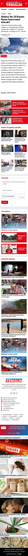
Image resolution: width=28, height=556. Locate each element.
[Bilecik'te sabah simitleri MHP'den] (7, 148)
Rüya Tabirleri (6, 419)
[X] (14, 393)
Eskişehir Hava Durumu (8, 399)
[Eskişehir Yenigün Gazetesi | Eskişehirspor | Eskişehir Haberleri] (14, 4)
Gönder (4, 202)
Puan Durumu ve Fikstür (9, 404)
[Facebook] (11, 393)
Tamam (19, 554)
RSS (4, 427)
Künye (21, 414)
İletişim (16, 414)
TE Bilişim (18, 433)
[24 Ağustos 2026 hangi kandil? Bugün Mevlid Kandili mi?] (7, 133)
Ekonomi (5, 418)
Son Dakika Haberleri (8, 408)
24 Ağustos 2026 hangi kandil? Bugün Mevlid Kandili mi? (7, 139)
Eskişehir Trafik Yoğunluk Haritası (11, 403)
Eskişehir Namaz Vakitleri (9, 401)
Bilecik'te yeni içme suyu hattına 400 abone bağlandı (20, 169)
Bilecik (21, 416)
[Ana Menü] (1, 3)
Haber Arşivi (6, 410)
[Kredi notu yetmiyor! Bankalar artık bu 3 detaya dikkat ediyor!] (7, 163)
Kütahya (18, 418)
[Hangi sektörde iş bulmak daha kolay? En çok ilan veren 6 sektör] (21, 133)
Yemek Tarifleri (15, 419)
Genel (9, 13)
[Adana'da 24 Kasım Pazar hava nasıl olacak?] (14, 46)
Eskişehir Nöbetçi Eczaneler (10, 398)
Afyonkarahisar (21, 9)
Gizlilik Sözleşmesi (7, 414)
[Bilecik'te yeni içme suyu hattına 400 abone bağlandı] (21, 163)
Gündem (11, 9)
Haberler (3, 13)
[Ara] (26, 3)
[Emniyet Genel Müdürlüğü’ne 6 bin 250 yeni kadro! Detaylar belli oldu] (21, 148)
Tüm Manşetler (7, 406)
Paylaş (4, 56)
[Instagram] (17, 393)
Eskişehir (4, 9)
